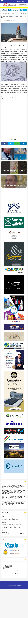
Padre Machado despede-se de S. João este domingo (14, 185)
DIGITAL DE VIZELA (20, 1)
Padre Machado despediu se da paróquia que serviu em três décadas (13, 171)
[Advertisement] (14, 122)
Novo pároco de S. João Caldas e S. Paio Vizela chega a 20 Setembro (13, 157)
